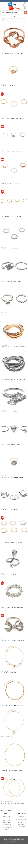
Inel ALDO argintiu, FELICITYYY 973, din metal (12, 509)
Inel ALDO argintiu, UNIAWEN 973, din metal (12, 249)
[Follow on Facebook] (24, 3)
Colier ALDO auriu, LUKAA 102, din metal (11, 672)
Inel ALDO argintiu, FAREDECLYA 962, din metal (13, 346)
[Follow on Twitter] (24, 6)
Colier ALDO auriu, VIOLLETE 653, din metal (12, 738)
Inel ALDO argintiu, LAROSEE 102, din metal (12, 477)
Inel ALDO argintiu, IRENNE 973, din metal (11, 281)
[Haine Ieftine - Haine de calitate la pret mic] (14, 6)
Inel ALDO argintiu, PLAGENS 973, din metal (12, 314)
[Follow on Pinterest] (24, 9)
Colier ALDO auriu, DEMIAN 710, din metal (11, 770)
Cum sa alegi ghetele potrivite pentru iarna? (7, 815)
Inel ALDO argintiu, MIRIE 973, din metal (11, 444)
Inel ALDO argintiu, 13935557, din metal (11, 575)
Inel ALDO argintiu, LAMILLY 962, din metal (11, 542)
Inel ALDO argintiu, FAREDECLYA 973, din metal (13, 379)
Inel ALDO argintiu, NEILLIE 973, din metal (11, 412)
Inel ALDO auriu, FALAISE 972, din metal (11, 216)
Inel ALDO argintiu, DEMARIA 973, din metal (12, 607)
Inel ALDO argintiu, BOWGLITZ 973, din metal (12, 640)
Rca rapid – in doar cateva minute (21, 814)
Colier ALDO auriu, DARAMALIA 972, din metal (12, 803)
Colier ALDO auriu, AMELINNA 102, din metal (12, 705)
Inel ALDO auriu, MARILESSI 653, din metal (12, 151)
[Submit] (25, 12)
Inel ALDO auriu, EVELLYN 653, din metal (11, 53)
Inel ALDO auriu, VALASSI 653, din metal (11, 183)
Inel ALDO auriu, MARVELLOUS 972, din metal (12, 118)
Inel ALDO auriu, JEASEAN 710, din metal (11, 85)
